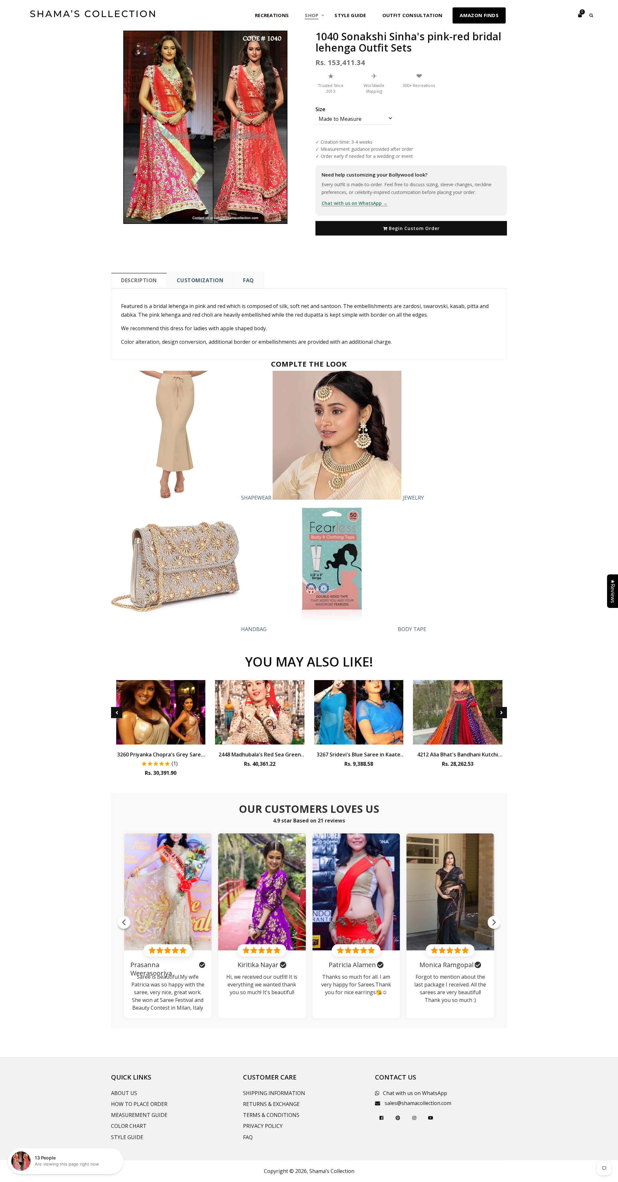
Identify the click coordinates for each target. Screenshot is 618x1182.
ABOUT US (124, 1093)
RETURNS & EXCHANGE (271, 1104)
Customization (200, 280)
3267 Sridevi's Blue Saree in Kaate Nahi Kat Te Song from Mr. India (358, 754)
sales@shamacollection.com (418, 1103)
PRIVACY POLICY (263, 1125)
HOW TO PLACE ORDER (139, 1104)
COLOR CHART (128, 1125)
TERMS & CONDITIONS (271, 1115)
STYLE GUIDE (127, 1137)
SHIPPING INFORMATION (274, 1093)
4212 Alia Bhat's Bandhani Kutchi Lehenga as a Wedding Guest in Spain (457, 754)
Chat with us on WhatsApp (415, 1093)
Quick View (160, 738)
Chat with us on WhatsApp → (355, 203)
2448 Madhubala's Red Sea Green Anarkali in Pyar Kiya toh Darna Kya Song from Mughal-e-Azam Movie (259, 754)
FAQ (248, 280)
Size (320, 109)
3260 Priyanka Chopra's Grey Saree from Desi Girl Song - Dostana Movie (160, 754)
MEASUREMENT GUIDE (139, 1115)
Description (139, 280)
